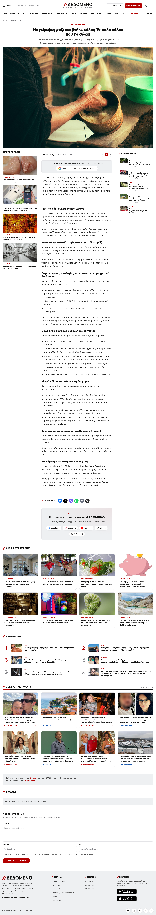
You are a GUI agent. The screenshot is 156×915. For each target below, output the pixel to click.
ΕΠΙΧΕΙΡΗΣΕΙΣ (61, 14)
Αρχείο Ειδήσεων (58, 881)
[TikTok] (139, 910)
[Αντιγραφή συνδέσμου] (87, 501)
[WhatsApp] (76, 501)
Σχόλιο (6, 823)
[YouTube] (151, 910)
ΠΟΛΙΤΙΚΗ (34, 14)
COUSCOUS (89, 885)
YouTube (87, 528)
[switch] (146, 5)
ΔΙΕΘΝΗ (73, 14)
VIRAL (125, 14)
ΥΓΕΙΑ (117, 14)
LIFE (92, 14)
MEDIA (100, 14)
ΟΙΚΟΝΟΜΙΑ (47, 14)
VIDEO (108, 14)
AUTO (149, 14)
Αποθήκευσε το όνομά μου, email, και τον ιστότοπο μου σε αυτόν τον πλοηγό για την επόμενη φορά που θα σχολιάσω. (49, 854)
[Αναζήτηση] (151, 5)
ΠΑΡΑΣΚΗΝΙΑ (9, 14)
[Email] (82, 501)
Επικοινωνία (56, 900)
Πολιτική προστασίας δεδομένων (64, 893)
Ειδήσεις (34, 778)
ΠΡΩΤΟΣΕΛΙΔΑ (137, 14)
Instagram (72, 528)
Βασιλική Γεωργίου (49, 155)
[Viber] (71, 501)
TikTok (103, 528)
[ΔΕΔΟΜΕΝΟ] (17, 878)
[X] (145, 910)
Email (82, 844)
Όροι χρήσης (57, 896)
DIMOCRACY (89, 889)
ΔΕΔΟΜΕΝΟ (30, 781)
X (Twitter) (78, 534)
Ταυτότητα (56, 885)
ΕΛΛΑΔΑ (21, 14)
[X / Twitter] (65, 501)
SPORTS (83, 14)
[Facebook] (60, 501)
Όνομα (6, 844)
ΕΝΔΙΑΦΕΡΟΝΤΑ (15, 20)
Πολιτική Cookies (58, 889)
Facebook (55, 528)
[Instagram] (134, 910)
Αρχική (5, 20)
